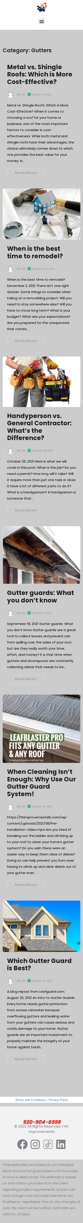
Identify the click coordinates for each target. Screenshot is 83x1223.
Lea (23, 94)
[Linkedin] (61, 1144)
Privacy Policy (58, 1100)
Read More (25, 172)
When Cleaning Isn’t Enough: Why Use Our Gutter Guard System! (41, 783)
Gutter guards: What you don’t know (40, 597)
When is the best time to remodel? (35, 252)
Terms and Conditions (30, 1100)
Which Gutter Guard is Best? (39, 965)
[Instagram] (35, 1144)
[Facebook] (22, 1144)
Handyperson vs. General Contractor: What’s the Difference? (39, 427)
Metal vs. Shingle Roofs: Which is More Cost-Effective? (39, 74)
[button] (41, 21)
